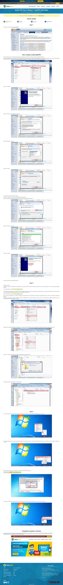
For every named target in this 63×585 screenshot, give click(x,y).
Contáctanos (15, 569)
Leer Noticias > (44, 577)
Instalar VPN (43, 6)
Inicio (4, 567)
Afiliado (4, 576)
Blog (14, 572)
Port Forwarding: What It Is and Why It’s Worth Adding (50, 573)
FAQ (14, 573)
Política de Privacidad (7, 573)
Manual (14, 575)
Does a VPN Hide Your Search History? (48, 569)
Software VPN (5, 569)
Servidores (53, 6)
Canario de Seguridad (7, 575)
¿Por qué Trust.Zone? (32, 6)
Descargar (48, 6)
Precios (38, 6)
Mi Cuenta (57, 3)
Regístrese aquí (41, 15)
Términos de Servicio (7, 572)
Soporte (57, 6)
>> (33, 3)
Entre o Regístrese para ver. (18, 289)
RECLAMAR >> (40, 1)
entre (31, 15)
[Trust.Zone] (8, 6)
